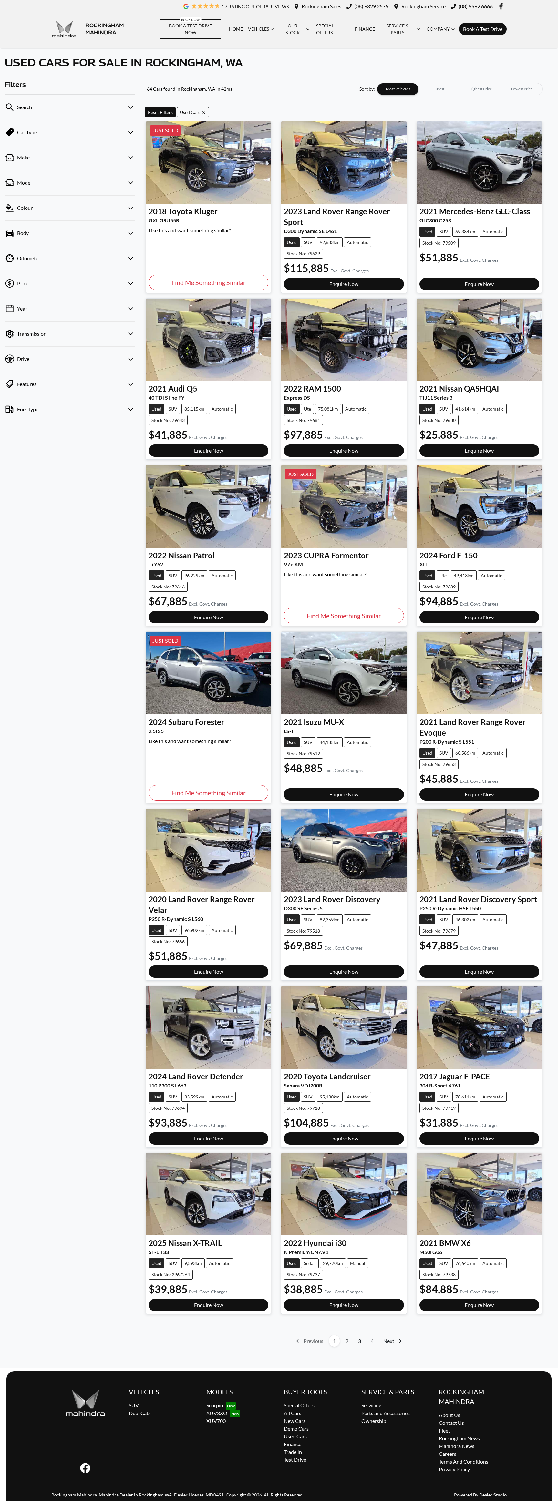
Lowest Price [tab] (521, 89)
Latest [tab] (439, 89)
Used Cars (295, 1436)
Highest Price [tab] (481, 89)
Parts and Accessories (385, 1413)
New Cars (294, 1421)
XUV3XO (216, 1413)
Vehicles (258, 29)
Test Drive (295, 1459)
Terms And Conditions (463, 1461)
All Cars (292, 1413)
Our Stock (292, 29)
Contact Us (451, 1423)
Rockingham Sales (321, 6)
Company (438, 29)
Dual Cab (139, 1413)
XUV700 (216, 1421)
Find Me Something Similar (208, 282)
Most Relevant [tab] (398, 89)
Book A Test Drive (482, 29)
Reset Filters (160, 112)
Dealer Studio (493, 1494)
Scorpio (214, 1405)
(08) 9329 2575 (371, 6)
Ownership (373, 1421)
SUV (134, 1405)
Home (236, 29)
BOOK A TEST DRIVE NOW (190, 29)
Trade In (293, 1452)
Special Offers (325, 29)
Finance (365, 29)
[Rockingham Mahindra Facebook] (502, 6)
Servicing (371, 1405)
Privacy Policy (454, 1469)
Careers (447, 1454)
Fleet (444, 1430)
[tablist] (460, 89)
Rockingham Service (423, 6)
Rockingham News (459, 1438)
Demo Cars (296, 1428)
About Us (449, 1415)
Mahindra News (456, 1446)
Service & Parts (398, 29)
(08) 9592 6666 (476, 6)
